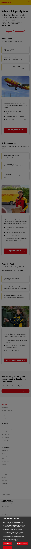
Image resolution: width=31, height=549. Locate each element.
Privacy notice (9, 540)
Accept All (7, 547)
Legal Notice (15, 540)
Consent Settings (7, 543)
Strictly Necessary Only (22, 543)
